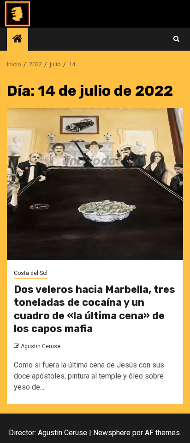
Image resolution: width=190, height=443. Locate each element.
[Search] (176, 39)
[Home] (17, 39)
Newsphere (112, 432)
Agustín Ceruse (40, 346)
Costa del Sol (31, 273)
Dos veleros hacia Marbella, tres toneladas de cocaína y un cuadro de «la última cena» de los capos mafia (94, 309)
